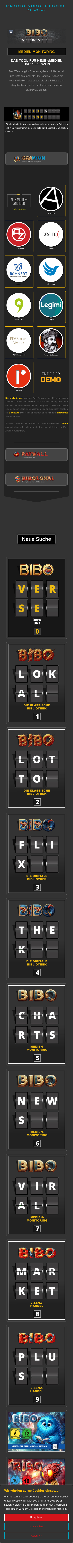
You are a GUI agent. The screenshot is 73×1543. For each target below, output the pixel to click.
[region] (36, 1514)
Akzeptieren (36, 1517)
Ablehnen (36, 1535)
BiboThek (37, 10)
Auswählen (36, 1526)
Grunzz (35, 5)
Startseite (16, 5)
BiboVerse (55, 5)
